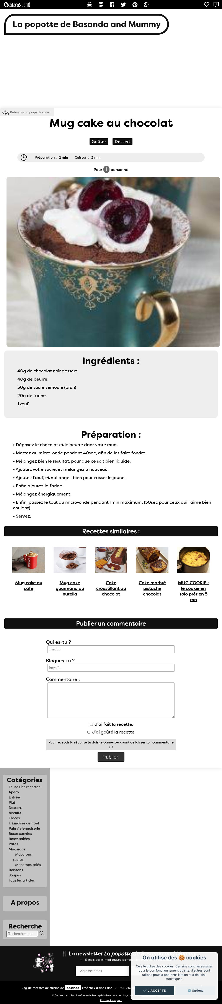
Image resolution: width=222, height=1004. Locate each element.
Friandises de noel (24, 823)
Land (103, 988)
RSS (121, 988)
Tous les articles (22, 880)
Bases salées (19, 839)
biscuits (15, 813)
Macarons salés (28, 864)
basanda (73, 988)
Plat (12, 802)
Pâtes (13, 844)
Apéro (14, 792)
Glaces (14, 818)
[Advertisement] (111, 73)
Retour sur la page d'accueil (30, 112)
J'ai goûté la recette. (113, 732)
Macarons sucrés (22, 857)
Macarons (17, 849)
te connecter (109, 742)
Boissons (16, 870)
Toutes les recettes (24, 787)
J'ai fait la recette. (113, 724)
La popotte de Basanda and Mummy (87, 24)
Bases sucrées (20, 833)
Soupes (15, 875)
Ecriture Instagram (111, 1000)
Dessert (15, 807)
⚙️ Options (195, 990)
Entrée (14, 797)
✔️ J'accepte (154, 990)
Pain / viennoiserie (24, 828)
